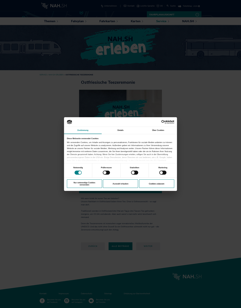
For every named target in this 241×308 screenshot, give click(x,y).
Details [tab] (120, 130)
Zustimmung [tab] (82, 130)
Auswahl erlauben (120, 184)
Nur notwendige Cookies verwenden (84, 184)
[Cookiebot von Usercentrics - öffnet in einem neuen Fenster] (163, 122)
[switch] (106, 173)
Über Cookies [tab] (158, 130)
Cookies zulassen (156, 184)
